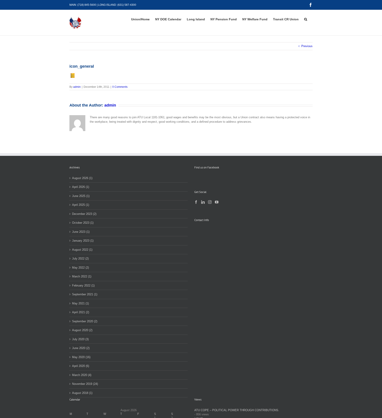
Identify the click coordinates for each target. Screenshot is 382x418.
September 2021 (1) (84, 294)
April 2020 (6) (80, 366)
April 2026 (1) (80, 187)
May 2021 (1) (80, 303)
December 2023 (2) (84, 214)
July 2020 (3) (80, 339)
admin (77, 86)
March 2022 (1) (81, 276)
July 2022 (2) (80, 258)
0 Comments (120, 86)
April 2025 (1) (80, 204)
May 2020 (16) (81, 357)
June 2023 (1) (81, 231)
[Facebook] (196, 202)
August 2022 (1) (82, 249)
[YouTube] (216, 202)
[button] (305, 19)
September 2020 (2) (84, 321)
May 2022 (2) (80, 267)
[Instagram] (210, 202)
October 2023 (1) (83, 222)
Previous (307, 46)
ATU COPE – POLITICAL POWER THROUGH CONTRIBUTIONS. (236, 410)
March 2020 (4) (81, 375)
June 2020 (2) (81, 348)
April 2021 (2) (80, 312)
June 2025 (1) (81, 196)
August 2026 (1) (82, 178)
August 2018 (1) (82, 393)
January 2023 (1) (83, 240)
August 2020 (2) (82, 330)
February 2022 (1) (83, 285)
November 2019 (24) (85, 384)
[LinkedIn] (203, 202)
